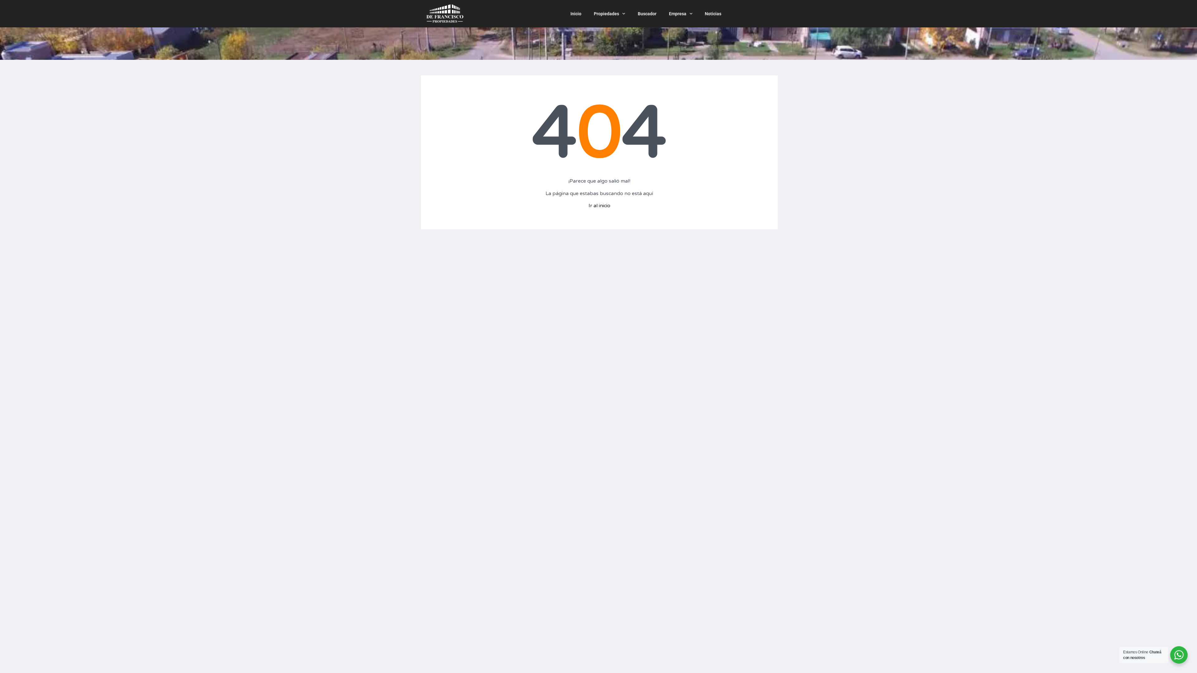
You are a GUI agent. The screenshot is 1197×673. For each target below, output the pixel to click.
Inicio (575, 13)
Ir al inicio (599, 206)
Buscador (647, 13)
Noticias (713, 13)
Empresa (677, 13)
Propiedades (606, 13)
